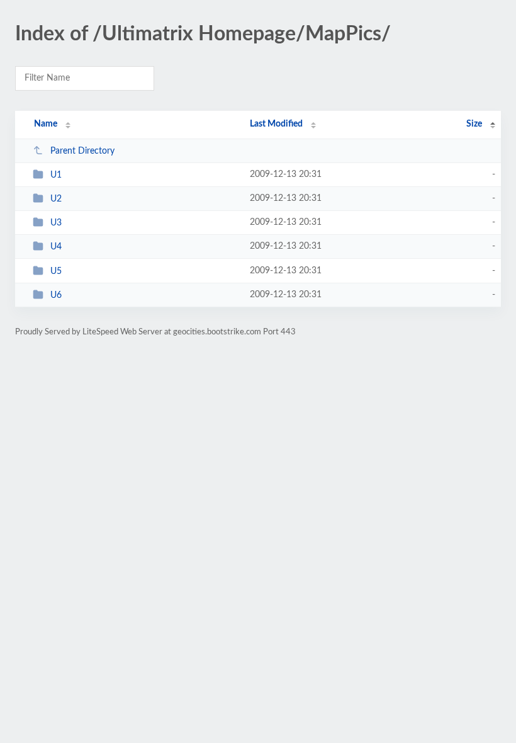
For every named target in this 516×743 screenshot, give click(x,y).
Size (474, 124)
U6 (56, 295)
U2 (56, 199)
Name (45, 124)
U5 (56, 271)
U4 (56, 246)
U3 (56, 222)
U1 (56, 175)
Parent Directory (82, 151)
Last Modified (276, 124)
